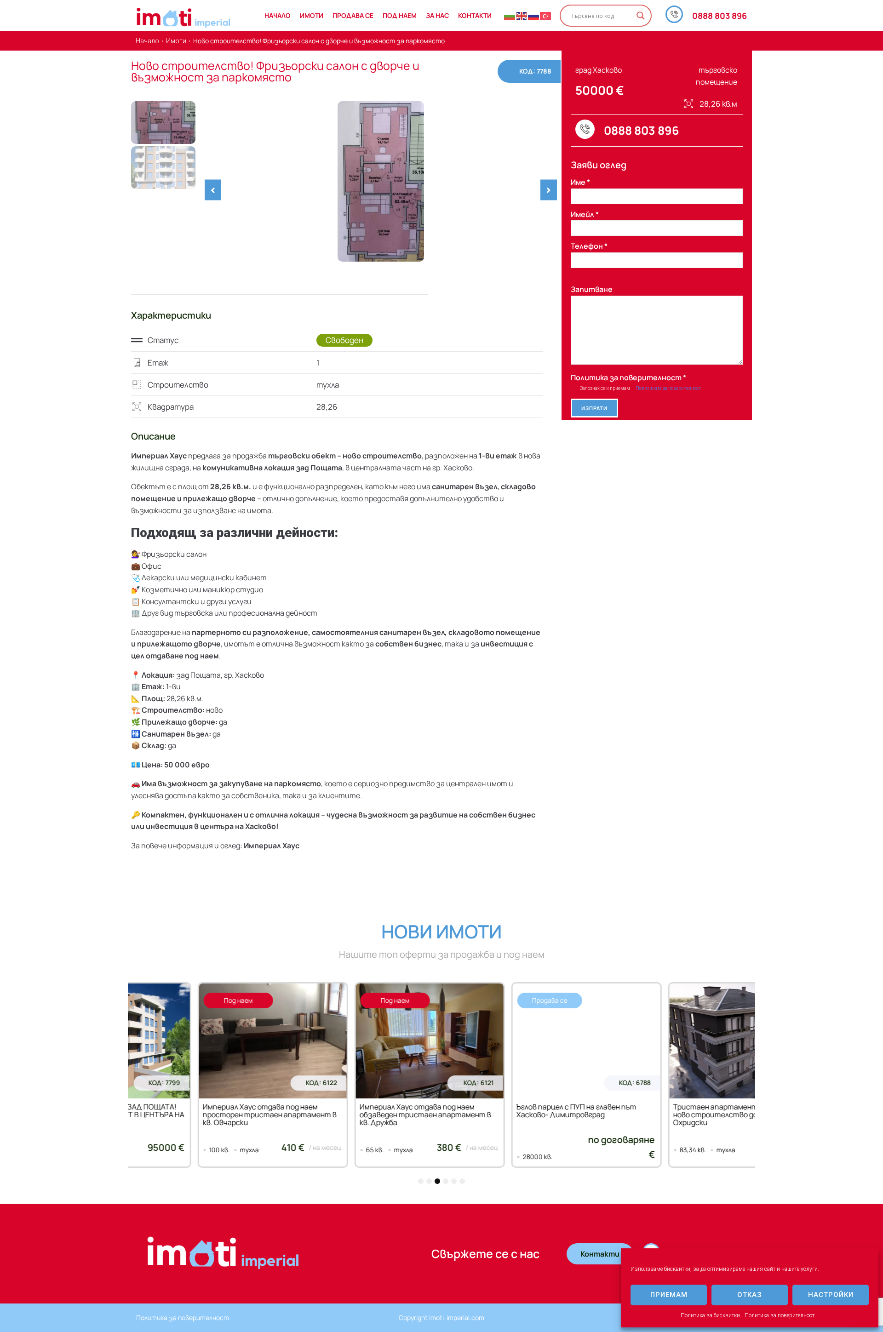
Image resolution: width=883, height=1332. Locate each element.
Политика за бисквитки (710, 1315)
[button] (213, 189)
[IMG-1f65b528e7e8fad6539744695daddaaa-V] (381, 181)
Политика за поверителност (779, 1315)
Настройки (831, 1295)
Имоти (176, 41)
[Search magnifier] (640, 15)
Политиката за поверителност (668, 388)
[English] (522, 15)
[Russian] (534, 15)
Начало (147, 41)
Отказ (749, 1295)
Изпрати (594, 408)
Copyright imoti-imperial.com (441, 1317)
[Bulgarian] (510, 15)
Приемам (669, 1295)
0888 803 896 (719, 15)
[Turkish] (546, 15)
